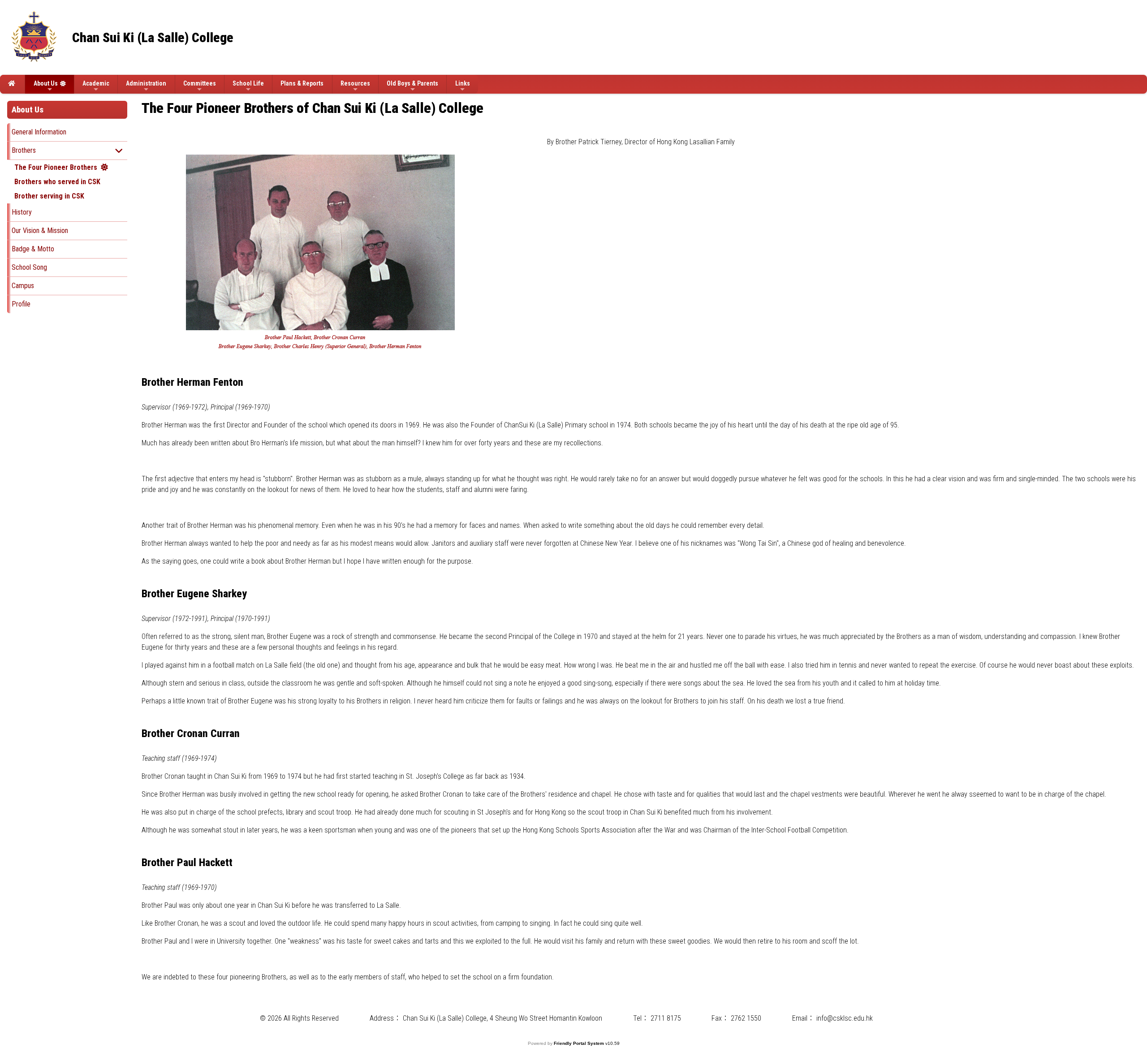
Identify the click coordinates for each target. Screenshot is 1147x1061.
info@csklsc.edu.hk (844, 1018)
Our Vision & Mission (40, 230)
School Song (29, 267)
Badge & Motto (33, 249)
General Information (39, 132)
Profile (21, 304)
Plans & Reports (301, 83)
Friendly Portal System (579, 1043)
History (22, 212)
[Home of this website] (12, 84)
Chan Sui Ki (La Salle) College (152, 37)
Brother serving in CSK (49, 196)
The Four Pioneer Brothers (55, 167)
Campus (23, 285)
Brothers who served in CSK (57, 181)
